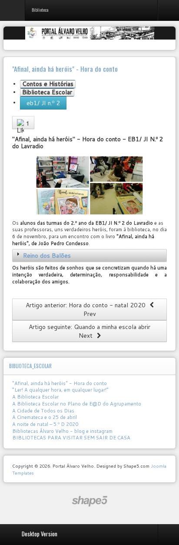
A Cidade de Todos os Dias (43, 410)
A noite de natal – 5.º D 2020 (45, 424)
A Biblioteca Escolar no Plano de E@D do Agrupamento (76, 403)
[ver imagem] (89, 185)
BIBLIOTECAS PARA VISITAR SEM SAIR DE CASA (71, 437)
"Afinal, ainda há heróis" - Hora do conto (59, 383)
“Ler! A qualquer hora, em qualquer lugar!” (60, 389)
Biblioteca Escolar (47, 92)
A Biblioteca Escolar (35, 396)
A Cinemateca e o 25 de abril (44, 417)
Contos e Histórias (47, 84)
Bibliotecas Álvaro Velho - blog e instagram (62, 431)
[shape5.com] (89, 501)
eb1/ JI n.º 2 (43, 103)
